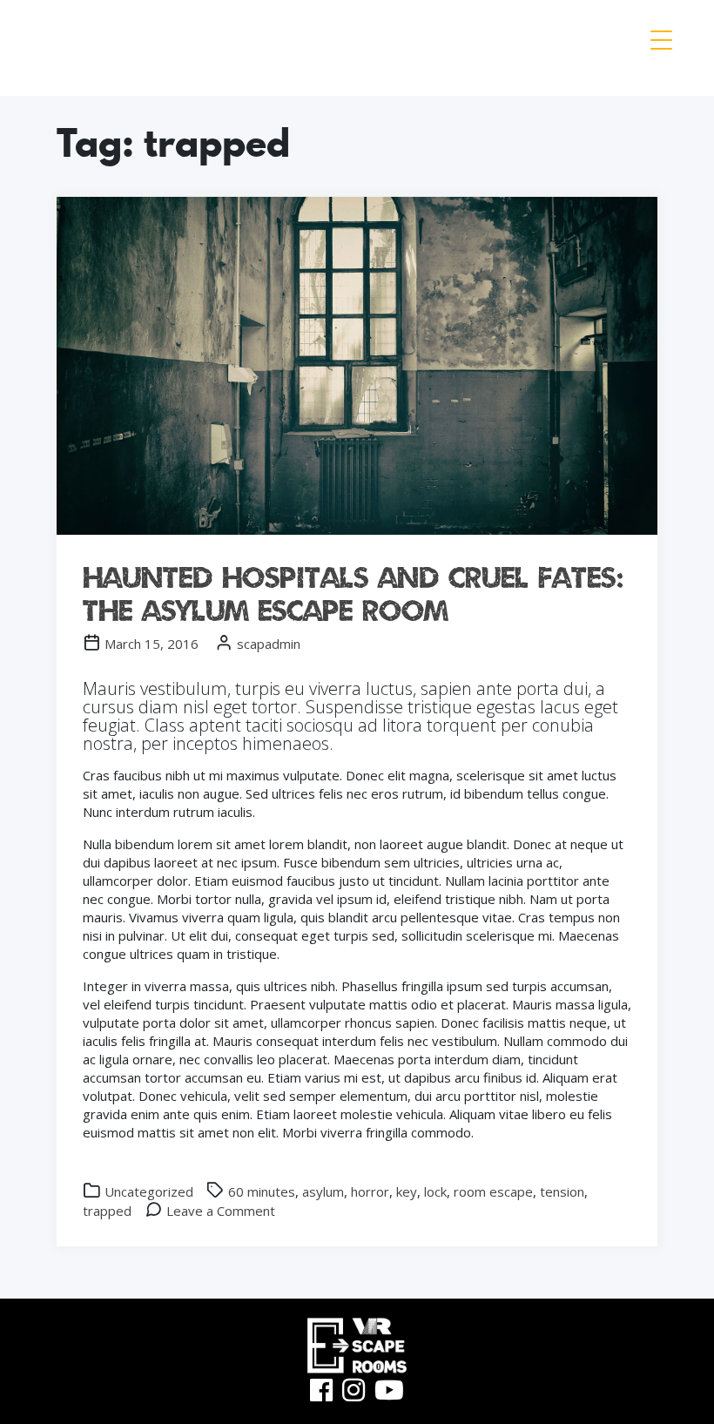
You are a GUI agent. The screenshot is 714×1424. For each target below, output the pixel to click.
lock (435, 1191)
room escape (493, 1191)
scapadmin (268, 643)
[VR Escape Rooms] (79, 48)
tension (562, 1191)
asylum (323, 1191)
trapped (107, 1210)
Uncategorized (148, 1191)
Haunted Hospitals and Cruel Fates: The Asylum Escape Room (353, 593)
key (406, 1191)
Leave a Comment (220, 1210)
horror (370, 1191)
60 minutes (261, 1191)
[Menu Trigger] (660, 39)
